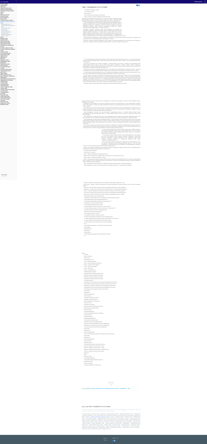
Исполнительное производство (7, 45)
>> (206, 2)
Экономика (2, 100)
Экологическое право (5, 99)
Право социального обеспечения (7, 76)
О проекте (105, 438)
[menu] (1, 1)
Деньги (2, 37)
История (2, 46)
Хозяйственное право (5, 96)
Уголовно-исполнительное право (7, 89)
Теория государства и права (6, 86)
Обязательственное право (6, 69)
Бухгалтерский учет (4, 17)
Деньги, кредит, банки (5, 28)
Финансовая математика (6, 31)
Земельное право (4, 39)
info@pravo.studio (4, 175)
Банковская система (4, 14)
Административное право (5, 8)
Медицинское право (4, 60)
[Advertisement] (8, 122)
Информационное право (5, 43)
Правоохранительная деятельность (8, 78)
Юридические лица (4, 104)
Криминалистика (3, 55)
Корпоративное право (5, 54)
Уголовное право (4, 90)
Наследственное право (5, 66)
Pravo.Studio (5, 1)
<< (204, 2)
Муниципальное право (5, 64)
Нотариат (2, 68)
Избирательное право (5, 41)
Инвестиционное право (5, 42)
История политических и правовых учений (96, 419)
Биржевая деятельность (6, 24)
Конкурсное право (4, 51)
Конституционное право (5, 53)
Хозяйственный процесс (5, 97)
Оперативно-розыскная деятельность (131, 422)
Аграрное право (3, 5)
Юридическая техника (5, 103)
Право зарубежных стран (5, 74)
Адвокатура (3, 6)
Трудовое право (3, 88)
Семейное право (3, 81)
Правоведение (3, 77)
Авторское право (4, 4)
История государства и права (6, 47)
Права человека (3, 73)
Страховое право (4, 82)
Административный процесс (6, 9)
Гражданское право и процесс (6, 20)
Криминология (3, 57)
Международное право (5, 61)
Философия (2, 93)
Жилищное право (4, 38)
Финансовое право (5, 33)
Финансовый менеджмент (6, 34)
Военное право (3, 18)
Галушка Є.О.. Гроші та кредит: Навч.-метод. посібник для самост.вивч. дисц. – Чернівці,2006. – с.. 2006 (108, 388)
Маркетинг (2, 58)
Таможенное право (4, 85)
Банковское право (4, 16)
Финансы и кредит (5, 35)
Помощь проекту (198, 1)
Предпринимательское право (6, 80)
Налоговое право (4, 65)
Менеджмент (3, 62)
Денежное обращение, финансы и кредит (101, 409)
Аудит (1, 13)
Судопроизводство (4, 84)
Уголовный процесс (4, 92)
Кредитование (4, 29)
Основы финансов (5, 30)
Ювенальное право (4, 101)
